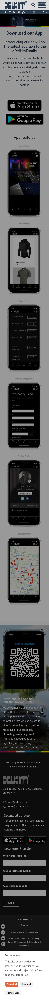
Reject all (26, 984)
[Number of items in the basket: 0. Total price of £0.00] (34, 12)
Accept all (12, 984)
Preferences (13, 993)
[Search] (35, 4)
